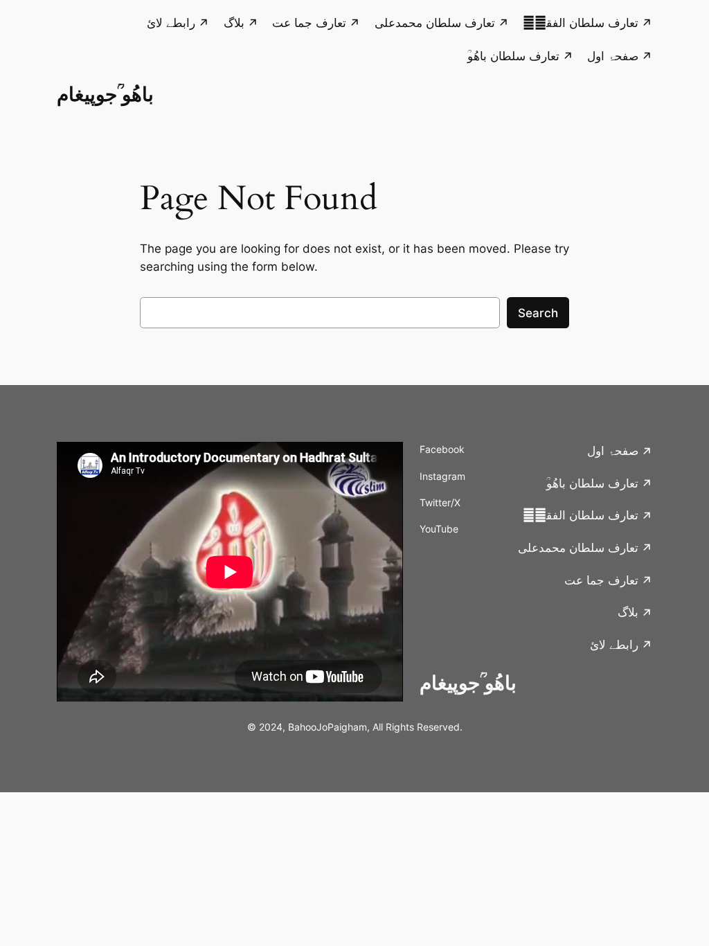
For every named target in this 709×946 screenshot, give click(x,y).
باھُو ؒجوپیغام (105, 94)
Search (538, 313)
